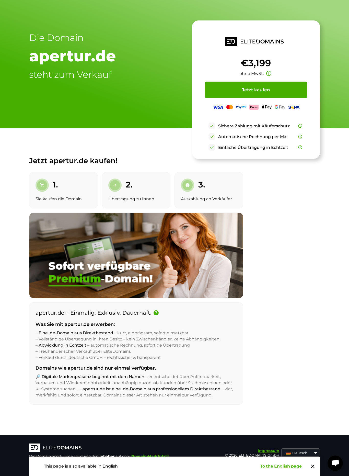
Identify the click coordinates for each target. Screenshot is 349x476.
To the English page (281, 466)
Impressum (268, 450)
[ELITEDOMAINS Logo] (105, 448)
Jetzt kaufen (256, 89)
